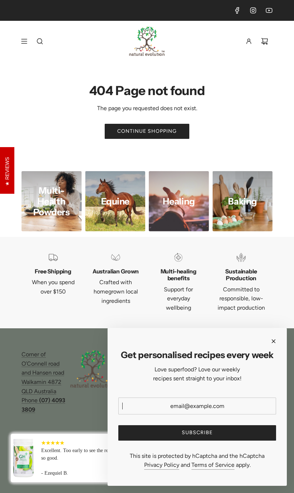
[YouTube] (269, 10)
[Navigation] (24, 41)
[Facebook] (237, 10)
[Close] (273, 341)
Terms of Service (212, 464)
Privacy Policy (161, 464)
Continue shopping (147, 131)
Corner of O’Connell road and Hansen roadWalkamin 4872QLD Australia (43, 372)
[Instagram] (253, 10)
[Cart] (264, 41)
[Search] (40, 41)
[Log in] (249, 41)
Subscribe (197, 432)
